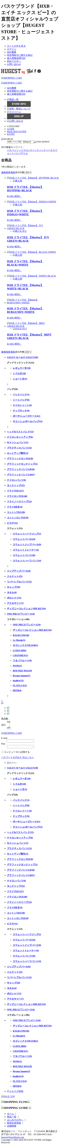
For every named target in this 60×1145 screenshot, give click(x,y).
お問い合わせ (14, 64)
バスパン (11, 150)
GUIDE (10, 129)
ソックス (21, 150)
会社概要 (11, 52)
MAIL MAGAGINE (16, 131)
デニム (24, 153)
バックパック (39, 150)
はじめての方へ (15, 1120)
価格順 (4, 172)
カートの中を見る (16, 46)
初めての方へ (14, 61)
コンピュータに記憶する (17, 752)
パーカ (49, 150)
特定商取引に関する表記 (20, 55)
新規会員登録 (14, 1123)
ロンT (29, 150)
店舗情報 (11, 1126)
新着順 (11, 172)
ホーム (10, 1113)
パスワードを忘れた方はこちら (17, 757)
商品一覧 (11, 1117)
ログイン (11, 49)
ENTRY (11, 134)
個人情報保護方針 (16, 58)
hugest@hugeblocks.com (12, 1137)
